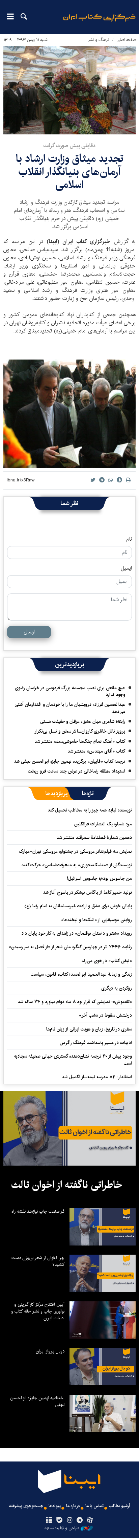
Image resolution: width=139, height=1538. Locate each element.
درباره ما (73, 1506)
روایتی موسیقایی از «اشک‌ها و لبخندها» (96, 920)
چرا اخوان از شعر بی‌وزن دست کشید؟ (37, 1261)
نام (129, 539)
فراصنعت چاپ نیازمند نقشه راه (37, 1211)
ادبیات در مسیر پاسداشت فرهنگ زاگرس (96, 1042)
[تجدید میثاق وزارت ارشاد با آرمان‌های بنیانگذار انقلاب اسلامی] (69, 90)
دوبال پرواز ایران (50, 1351)
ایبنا (99, 22)
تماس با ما (94, 1506)
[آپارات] (90, 1520)
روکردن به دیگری (116, 988)
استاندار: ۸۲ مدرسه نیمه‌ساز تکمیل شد (97, 1077)
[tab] (88, 793)
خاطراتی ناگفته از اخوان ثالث (66, 1184)
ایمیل (126, 568)
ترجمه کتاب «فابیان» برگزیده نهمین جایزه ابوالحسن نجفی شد (69, 761)
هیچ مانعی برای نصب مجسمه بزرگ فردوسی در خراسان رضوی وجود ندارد (70, 691)
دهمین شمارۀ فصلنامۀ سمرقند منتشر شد (94, 837)
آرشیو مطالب (119, 1506)
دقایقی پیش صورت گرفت (69, 145)
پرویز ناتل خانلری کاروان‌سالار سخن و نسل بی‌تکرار (79, 731)
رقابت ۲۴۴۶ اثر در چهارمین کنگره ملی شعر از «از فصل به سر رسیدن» (70, 947)
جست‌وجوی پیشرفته (26, 1506)
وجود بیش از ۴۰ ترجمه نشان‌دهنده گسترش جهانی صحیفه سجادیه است (73, 1060)
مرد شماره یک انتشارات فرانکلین (103, 824)
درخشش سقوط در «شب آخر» (105, 1015)
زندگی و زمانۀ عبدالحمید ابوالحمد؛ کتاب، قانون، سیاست (81, 974)
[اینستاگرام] (69, 1520)
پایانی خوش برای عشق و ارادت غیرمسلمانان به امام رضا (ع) (78, 906)
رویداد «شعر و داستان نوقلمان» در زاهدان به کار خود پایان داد (76, 933)
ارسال (29, 631)
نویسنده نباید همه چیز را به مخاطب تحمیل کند (90, 810)
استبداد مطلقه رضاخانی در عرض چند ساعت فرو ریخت (76, 771)
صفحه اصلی (126, 40)
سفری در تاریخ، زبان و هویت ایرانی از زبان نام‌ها (89, 1029)
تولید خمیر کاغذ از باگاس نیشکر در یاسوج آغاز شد (87, 892)
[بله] (59, 1520)
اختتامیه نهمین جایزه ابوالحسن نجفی (37, 1401)
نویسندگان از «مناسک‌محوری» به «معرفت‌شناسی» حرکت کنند (76, 865)
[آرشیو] (49, 1520)
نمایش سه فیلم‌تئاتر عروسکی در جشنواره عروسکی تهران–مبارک (75, 851)
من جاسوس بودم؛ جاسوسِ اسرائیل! (99, 878)
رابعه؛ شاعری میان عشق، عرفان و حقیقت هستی (82, 721)
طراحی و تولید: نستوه (62, 1528)
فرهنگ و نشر (98, 40)
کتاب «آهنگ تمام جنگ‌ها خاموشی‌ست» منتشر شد (79, 741)
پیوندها (55, 1506)
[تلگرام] (80, 1520)
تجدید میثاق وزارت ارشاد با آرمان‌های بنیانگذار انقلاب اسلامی (69, 172)
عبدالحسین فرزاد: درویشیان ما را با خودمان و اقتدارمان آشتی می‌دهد (70, 708)
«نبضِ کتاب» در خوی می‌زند (106, 961)
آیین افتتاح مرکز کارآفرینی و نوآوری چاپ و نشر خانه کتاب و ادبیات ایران (37, 1311)
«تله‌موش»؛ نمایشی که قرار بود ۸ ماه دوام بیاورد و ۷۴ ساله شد (75, 1001)
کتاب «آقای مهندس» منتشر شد (96, 751)
